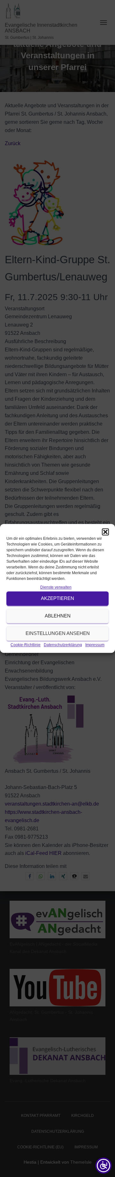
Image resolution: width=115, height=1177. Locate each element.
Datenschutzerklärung (63, 645)
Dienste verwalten (56, 587)
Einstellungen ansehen (58, 633)
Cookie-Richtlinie (26, 645)
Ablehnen (58, 616)
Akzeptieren (57, 598)
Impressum (94, 645)
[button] (105, 532)
